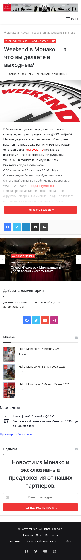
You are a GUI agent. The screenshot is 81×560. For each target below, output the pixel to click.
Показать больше (39, 209)
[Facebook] (7, 227)
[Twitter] (17, 227)
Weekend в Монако (63, 32)
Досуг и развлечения (35, 32)
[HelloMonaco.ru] (40, 7)
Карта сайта (63, 541)
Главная (28, 535)
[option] (40, 259)
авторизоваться (13, 306)
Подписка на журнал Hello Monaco (31, 541)
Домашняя (13, 32)
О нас (39, 535)
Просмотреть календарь (16, 434)
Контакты (51, 535)
